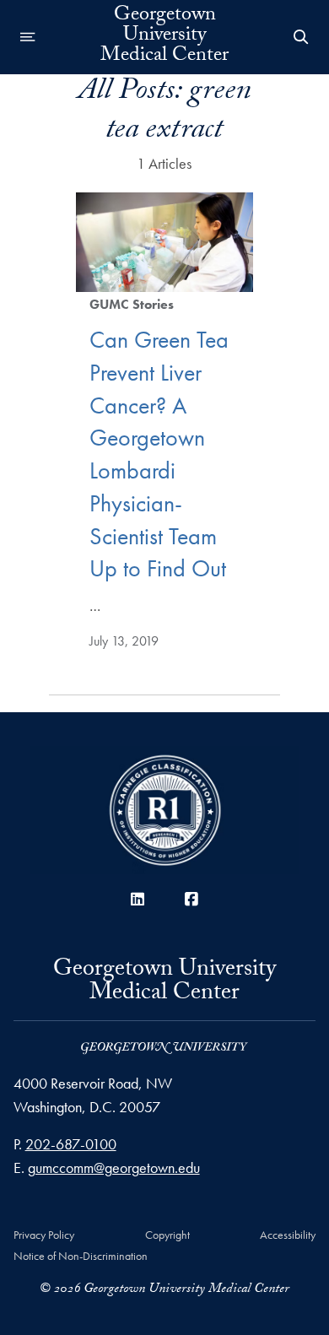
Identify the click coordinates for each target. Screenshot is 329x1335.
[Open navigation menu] (28, 37)
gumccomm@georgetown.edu (114, 1167)
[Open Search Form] (301, 37)
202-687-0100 (70, 1144)
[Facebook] (191, 899)
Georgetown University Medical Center (164, 37)
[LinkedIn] (137, 899)
